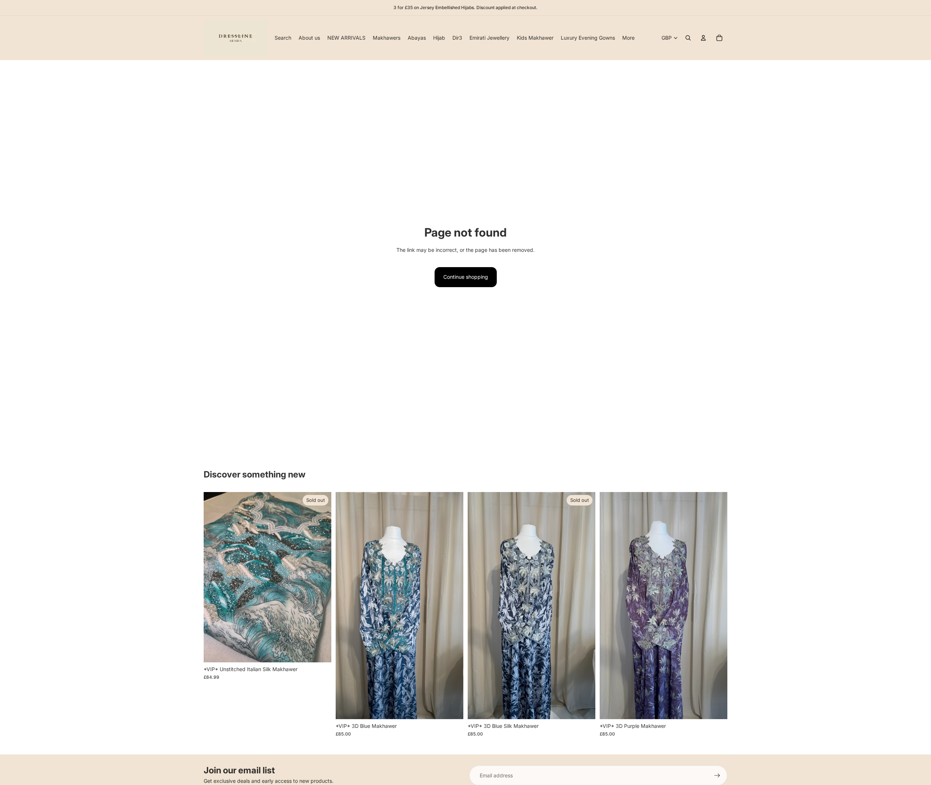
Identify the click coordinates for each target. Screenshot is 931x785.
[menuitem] (628, 37)
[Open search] (688, 38)
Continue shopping (465, 277)
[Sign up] (717, 775)
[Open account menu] (703, 38)
